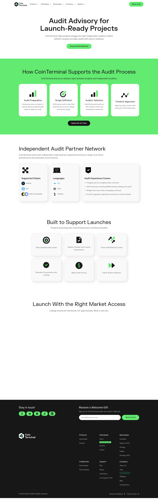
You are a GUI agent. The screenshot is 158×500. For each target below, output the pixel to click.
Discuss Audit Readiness (79, 46)
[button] (34, 4)
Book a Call (136, 4)
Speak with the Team (79, 123)
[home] (21, 4)
